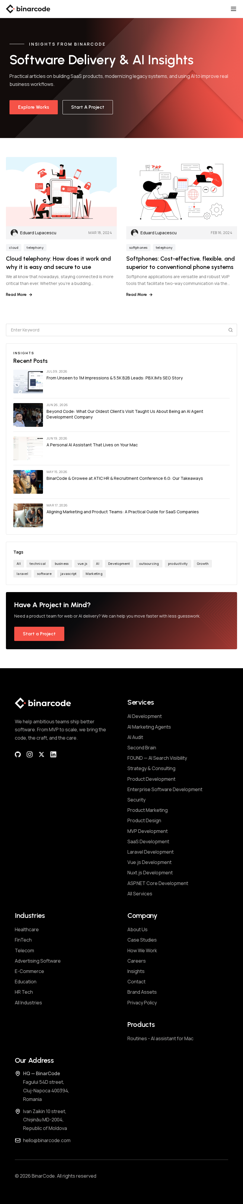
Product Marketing (147, 810)
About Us (137, 929)
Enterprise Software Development (164, 789)
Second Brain (141, 747)
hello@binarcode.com (47, 1140)
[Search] (230, 330)
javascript (68, 573)
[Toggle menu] (233, 8)
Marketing (94, 573)
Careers (136, 961)
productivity (178, 563)
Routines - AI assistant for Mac (160, 1038)
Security (136, 799)
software (44, 573)
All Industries (28, 1002)
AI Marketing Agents (149, 727)
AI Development (144, 716)
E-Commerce (29, 971)
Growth (203, 563)
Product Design (144, 820)
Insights (136, 971)
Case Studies (142, 940)
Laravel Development (150, 852)
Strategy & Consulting (151, 768)
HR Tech (24, 992)
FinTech (23, 940)
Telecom (24, 950)
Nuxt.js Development (150, 872)
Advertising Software (38, 961)
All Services (139, 893)
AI (97, 563)
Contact (136, 981)
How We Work (142, 950)
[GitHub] (18, 754)
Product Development (151, 779)
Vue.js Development (149, 862)
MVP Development (147, 831)
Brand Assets (142, 992)
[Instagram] (30, 754)
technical (38, 563)
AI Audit (135, 737)
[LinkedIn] (53, 754)
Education (25, 981)
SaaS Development (148, 841)
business (62, 563)
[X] (41, 754)
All (19, 563)
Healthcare (27, 929)
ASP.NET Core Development (157, 883)
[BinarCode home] (28, 8)
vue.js (82, 563)
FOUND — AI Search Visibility (157, 758)
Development (119, 563)
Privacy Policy (142, 1002)
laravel (22, 573)
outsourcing (149, 563)
